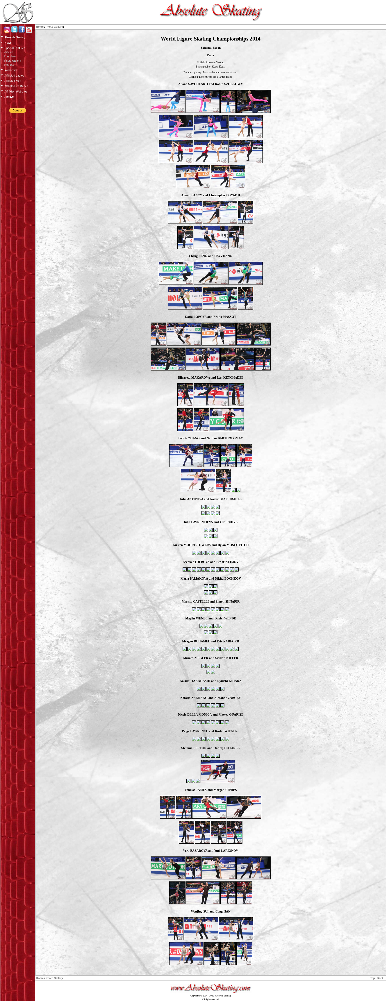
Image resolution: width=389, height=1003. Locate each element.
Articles (8, 52)
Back (380, 978)
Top (372, 978)
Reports (9, 64)
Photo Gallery (12, 60)
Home (40, 26)
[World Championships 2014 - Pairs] (168, 112)
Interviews (10, 56)
